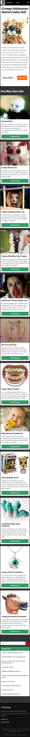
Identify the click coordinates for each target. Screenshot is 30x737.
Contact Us (4, 719)
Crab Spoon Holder (7, 667)
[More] (27, 2)
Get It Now (22, 78)
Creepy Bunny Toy (9, 168)
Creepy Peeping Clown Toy (12, 212)
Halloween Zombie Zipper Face (14, 300)
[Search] (27, 643)
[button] (14, 2)
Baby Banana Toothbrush (12, 433)
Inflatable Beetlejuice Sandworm (11, 671)
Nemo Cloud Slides (7, 690)
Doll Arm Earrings (9, 345)
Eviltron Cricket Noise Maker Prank (12, 652)
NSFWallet (6, 707)
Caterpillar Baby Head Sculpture (10, 525)
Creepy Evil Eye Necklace (12, 572)
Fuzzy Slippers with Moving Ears (11, 685)
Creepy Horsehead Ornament (13, 616)
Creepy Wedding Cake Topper (14, 256)
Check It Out (15, 136)
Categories (9, 2)
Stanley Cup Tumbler (8, 681)
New (17, 2)
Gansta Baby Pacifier (10, 389)
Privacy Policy (5, 722)
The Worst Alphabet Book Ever (11, 694)
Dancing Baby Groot (9, 478)
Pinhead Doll (6, 121)
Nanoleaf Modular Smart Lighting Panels (14, 657)
